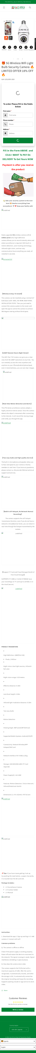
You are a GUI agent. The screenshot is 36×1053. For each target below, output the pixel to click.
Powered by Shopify (25, 1037)
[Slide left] (13, 59)
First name (7, 111)
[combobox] (18, 1041)
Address (6, 129)
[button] (4, 7)
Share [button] (6, 990)
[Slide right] (22, 59)
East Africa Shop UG (15, 1037)
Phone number (8, 120)
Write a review (18, 1010)
